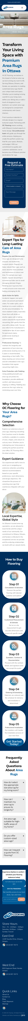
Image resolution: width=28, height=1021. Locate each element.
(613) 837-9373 (12, 945)
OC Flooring (6, 125)
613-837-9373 (16, 2)
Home (14, 32)
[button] (14, 786)
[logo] (8, 7)
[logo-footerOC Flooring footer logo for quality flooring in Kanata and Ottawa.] (14, 913)
